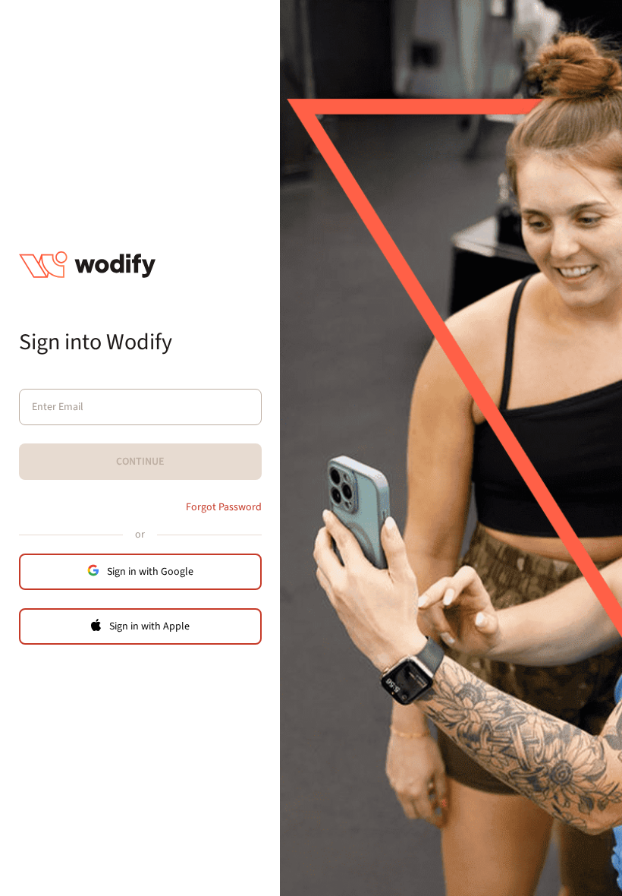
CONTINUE (140, 461)
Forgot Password (224, 507)
